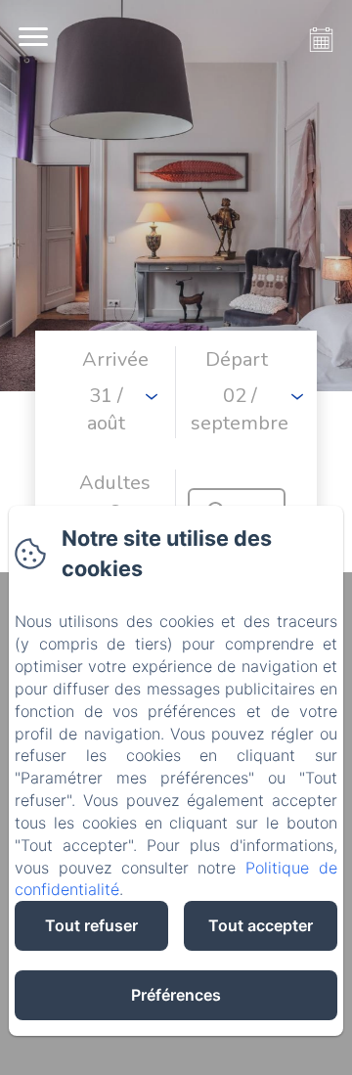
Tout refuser (91, 925)
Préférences (176, 995)
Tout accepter (260, 925)
